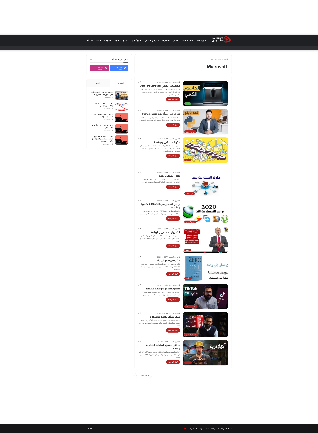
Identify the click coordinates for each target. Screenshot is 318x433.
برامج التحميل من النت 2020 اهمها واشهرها (160, 206)
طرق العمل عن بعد (169, 175)
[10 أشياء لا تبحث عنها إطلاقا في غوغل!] (121, 106)
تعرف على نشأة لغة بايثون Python (161, 114)
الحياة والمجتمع (152, 40)
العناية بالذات (187, 40)
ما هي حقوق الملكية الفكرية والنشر (163, 347)
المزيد (108, 40)
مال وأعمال (136, 40)
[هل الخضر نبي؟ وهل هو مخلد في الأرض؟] (121, 117)
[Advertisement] (159, 17)
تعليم (125, 40)
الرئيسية (223, 59)
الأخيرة (121, 83)
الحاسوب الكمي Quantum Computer (160, 85)
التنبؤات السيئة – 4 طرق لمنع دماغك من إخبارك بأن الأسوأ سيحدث (102, 139)
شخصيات (166, 40)
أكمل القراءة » (173, 99)
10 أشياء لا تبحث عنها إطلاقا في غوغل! (104, 104)
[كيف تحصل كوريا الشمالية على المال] (121, 128)
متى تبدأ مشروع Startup (166, 142)
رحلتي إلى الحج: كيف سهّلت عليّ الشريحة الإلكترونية (102, 93)
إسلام (176, 40)
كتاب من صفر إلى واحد (167, 260)
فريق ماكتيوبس (173, 82)
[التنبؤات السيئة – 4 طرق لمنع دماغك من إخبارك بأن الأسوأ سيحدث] (121, 140)
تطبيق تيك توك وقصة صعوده (163, 288)
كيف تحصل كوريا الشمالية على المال (102, 126)
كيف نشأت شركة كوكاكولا (165, 316)
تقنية (117, 40)
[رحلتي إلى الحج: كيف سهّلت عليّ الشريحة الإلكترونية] (121, 95)
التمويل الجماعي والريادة (165, 232)
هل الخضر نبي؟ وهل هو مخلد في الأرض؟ (103, 115)
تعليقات (98, 83)
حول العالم (201, 40)
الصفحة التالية (145, 375)
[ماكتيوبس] (221, 39)
